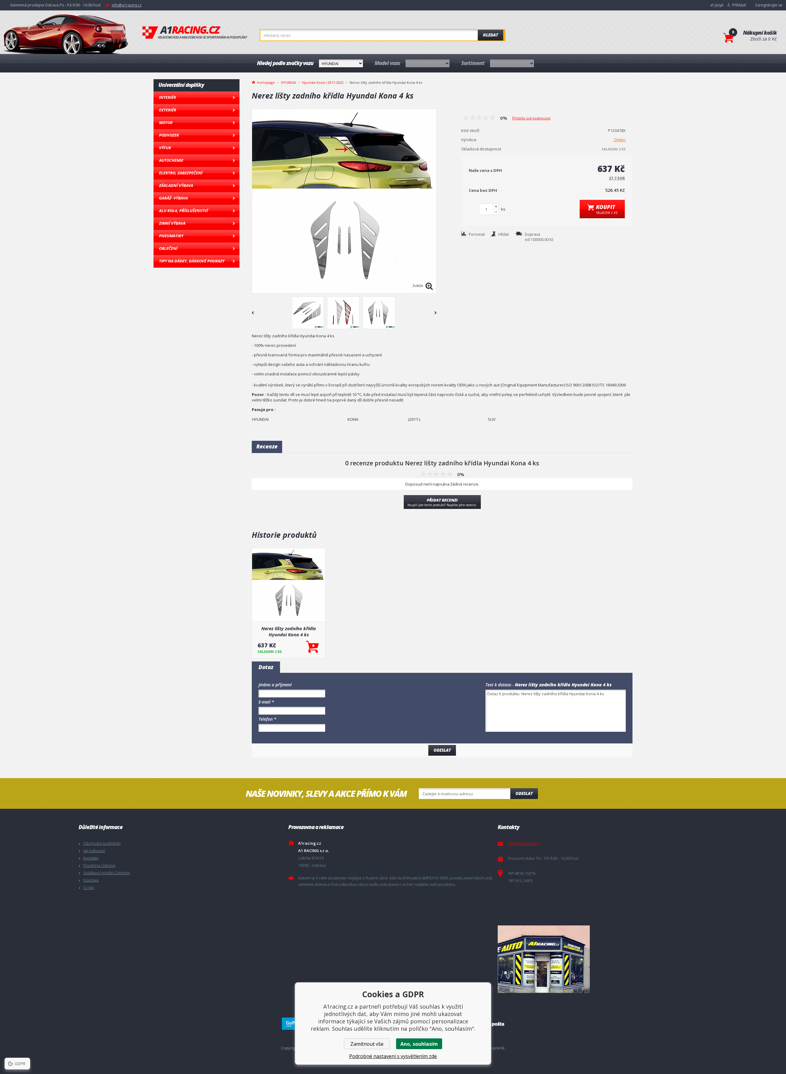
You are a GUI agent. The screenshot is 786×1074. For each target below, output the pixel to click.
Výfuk (165, 147)
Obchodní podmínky (102, 843)
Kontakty (91, 858)
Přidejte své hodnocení (531, 118)
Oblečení (168, 248)
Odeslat (524, 793)
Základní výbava (176, 185)
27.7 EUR (617, 178)
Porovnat (477, 234)
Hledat (490, 35)
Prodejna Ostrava (99, 865)
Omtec (620, 139)
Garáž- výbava (173, 198)
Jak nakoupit (94, 850)
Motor (166, 122)
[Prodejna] (601, 959)
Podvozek (169, 135)
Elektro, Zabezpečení (180, 173)
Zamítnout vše (366, 1044)
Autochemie (171, 160)
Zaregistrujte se (768, 5)
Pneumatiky (171, 235)
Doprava (91, 880)
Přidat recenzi (442, 502)
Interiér (167, 97)
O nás (88, 887)
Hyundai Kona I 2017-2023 (323, 82)
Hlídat (503, 234)
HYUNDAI (288, 82)
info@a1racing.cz (127, 5)
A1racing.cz (194, 32)
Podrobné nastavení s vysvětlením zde (393, 1056)
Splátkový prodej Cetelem (106, 872)
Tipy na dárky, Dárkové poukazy (191, 261)
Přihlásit (739, 5)
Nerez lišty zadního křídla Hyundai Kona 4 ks (288, 631)
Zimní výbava (172, 223)
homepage (266, 82)
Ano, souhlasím (419, 1044)
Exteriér (167, 110)
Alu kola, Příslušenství (183, 210)
